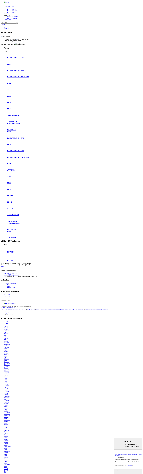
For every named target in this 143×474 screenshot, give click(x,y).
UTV (8, 285)
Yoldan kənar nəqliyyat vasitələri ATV (74, 309)
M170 (9, 109)
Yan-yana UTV (22, 309)
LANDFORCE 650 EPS (15, 70)
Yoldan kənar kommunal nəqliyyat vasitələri (96, 309)
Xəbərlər (6, 13)
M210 (9, 102)
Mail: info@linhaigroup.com (11, 275)
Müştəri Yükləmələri (12, 16)
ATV (8, 286)
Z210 (9, 96)
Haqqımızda (7, 296)
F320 (9, 83)
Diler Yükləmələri (12, 18)
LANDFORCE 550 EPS (15, 58)
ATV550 (10, 208)
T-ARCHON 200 (13, 115)
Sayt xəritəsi (11, 307)
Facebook (13, 303)
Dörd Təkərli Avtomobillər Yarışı (9, 309)
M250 (9, 64)
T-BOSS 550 (11, 237)
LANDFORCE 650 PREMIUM (18, 77)
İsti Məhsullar (4, 307)
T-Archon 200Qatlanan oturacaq (13, 122)
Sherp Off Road (31, 309)
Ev (4, 5)
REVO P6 (10, 252)
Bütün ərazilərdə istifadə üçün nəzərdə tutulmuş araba (50, 309)
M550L (9, 202)
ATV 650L (11, 90)
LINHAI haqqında (9, 6)
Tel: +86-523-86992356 (10, 273)
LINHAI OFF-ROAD (13, 9)
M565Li (10, 195)
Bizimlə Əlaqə (8, 19)
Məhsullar (6, 28)
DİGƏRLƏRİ (11, 288)
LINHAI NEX (11, 12)
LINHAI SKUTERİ (12, 10)
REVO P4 (10, 260)
